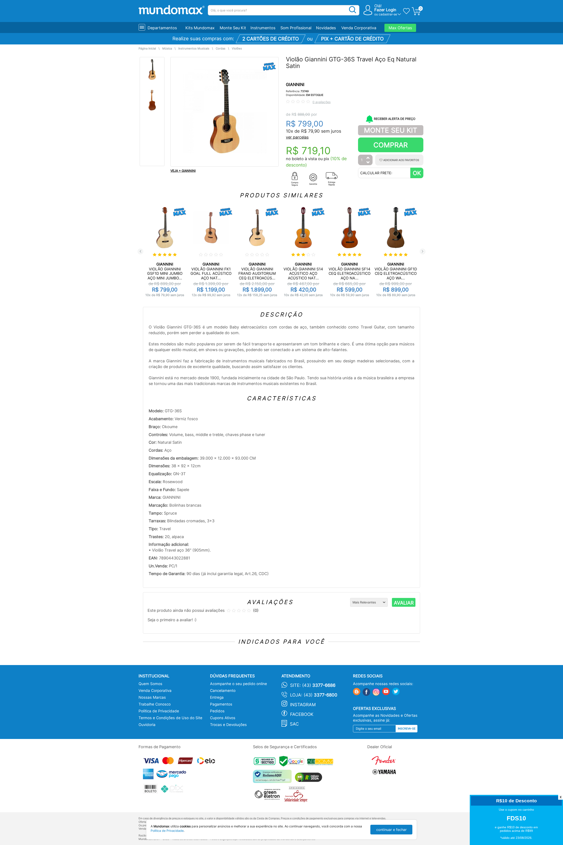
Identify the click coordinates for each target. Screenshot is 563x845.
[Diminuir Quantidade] (368, 162)
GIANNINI (295, 84)
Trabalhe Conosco (155, 704)
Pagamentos (221, 704)
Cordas (220, 48)
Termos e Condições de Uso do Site (170, 718)
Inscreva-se (406, 728)
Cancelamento (223, 690)
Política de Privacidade (159, 711)
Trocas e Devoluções (228, 724)
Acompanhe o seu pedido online (238, 684)
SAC (294, 724)
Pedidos (217, 711)
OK (417, 173)
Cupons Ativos (222, 718)
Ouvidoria (147, 724)
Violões (237, 48)
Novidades (326, 28)
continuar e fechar (391, 829)
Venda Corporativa (358, 28)
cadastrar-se (388, 14)
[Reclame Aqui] (273, 778)
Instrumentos (262, 28)
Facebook (301, 714)
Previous (140, 251)
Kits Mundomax (200, 28)
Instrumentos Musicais (193, 48)
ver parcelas (297, 137)
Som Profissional (295, 28)
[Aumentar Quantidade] (368, 158)
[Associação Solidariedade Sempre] (297, 795)
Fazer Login (385, 9)
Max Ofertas (400, 28)
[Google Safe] (293, 762)
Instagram (303, 704)
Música (167, 48)
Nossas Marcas (152, 697)
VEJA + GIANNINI (183, 170)
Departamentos (162, 28)
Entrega (217, 697)
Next (423, 251)
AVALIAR (404, 603)
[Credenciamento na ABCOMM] (321, 762)
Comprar (390, 145)
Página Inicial (147, 48)
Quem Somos (150, 684)
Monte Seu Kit (233, 28)
